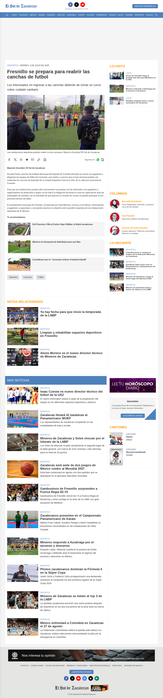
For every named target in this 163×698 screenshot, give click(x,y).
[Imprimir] (45, 160)
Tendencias (101, 15)
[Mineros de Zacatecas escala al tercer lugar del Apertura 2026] (117, 276)
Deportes (139, 15)
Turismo (129, 15)
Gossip (81, 15)
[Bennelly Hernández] (115, 204)
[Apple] (90, 678)
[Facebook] (70, 4)
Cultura (90, 15)
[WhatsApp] (21, 160)
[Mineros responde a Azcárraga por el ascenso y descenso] (22, 549)
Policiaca (23, 15)
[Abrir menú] (7, 15)
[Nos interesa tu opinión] (81, 656)
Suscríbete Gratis (133, 416)
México (33, 15)
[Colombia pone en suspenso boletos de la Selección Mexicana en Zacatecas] (117, 252)
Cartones (71, 15)
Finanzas (51, 15)
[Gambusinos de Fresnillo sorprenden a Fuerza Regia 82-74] (22, 496)
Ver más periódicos (145, 6)
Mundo (42, 15)
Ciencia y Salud (116, 15)
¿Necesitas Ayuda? (81, 672)
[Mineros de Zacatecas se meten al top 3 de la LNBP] (22, 603)
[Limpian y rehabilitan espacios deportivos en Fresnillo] (22, 336)
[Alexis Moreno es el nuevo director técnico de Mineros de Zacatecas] (22, 357)
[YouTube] (82, 4)
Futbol (41, 277)
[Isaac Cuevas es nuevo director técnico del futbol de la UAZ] (22, 397)
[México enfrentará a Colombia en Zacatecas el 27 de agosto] (22, 630)
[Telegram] (27, 160)
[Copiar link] (39, 160)
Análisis (61, 15)
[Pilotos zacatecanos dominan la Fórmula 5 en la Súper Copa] (22, 576)
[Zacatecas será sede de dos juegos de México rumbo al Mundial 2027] (22, 470)
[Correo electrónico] (33, 160)
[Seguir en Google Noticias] (102, 160)
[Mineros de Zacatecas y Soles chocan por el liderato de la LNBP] (22, 445)
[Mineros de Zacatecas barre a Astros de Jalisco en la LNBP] (117, 287)
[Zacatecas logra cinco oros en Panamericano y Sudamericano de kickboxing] (117, 264)
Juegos (149, 15)
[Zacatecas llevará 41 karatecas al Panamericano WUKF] (22, 420)
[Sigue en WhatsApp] (98, 160)
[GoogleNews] (84, 678)
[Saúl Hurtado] (115, 217)
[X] (76, 4)
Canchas (28, 277)
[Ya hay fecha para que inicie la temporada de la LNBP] (22, 316)
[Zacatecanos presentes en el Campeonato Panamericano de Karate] (22, 523)
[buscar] (156, 15)
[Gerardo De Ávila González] (115, 230)
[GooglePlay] (96, 678)
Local (14, 15)
